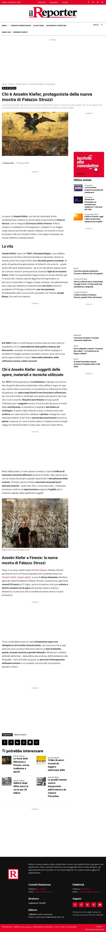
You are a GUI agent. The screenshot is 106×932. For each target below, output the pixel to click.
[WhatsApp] (23, 742)
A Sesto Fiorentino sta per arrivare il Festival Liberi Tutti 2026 (87, 364)
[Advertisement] (53, 60)
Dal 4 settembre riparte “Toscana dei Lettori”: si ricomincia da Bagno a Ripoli (88, 351)
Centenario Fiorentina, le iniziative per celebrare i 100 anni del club (93, 204)
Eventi (76, 268)
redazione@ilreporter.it (43, 891)
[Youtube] (99, 904)
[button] (98, 25)
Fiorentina (88, 185)
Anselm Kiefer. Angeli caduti (16, 577)
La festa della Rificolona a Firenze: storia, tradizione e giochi (21, 765)
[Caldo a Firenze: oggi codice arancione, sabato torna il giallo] (78, 217)
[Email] (36, 742)
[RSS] (97, 2)
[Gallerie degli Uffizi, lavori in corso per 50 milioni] (6, 781)
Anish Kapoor (40, 570)
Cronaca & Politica (91, 214)
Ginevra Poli (9, 163)
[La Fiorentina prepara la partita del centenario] (78, 188)
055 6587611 (41, 889)
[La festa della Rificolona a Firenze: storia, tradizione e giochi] (6, 760)
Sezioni (11, 84)
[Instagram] (93, 2)
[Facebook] (88, 2)
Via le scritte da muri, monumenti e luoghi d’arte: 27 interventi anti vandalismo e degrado (88, 284)
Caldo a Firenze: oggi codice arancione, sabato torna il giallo (93, 218)
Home (4, 84)
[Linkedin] (17, 742)
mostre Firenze (20, 734)
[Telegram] (30, 742)
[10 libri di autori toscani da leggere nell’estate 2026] (41, 760)
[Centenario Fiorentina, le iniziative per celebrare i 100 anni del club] (78, 199)
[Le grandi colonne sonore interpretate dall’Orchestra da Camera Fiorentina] (41, 781)
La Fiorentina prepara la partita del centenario (93, 189)
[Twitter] (102, 2)
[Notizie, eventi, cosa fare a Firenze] (53, 12)
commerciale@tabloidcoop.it (89, 891)
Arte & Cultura (21, 84)
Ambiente (77, 335)
